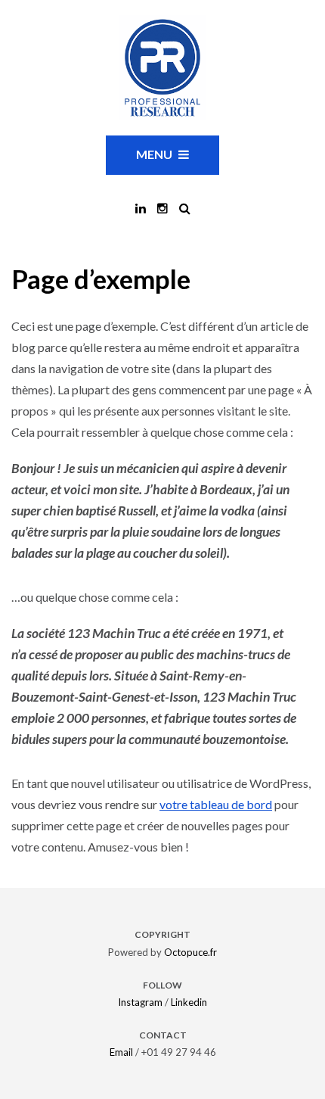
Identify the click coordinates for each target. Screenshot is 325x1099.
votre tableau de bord (215, 804)
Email (121, 1052)
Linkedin (189, 1002)
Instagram (140, 1002)
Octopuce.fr (190, 952)
